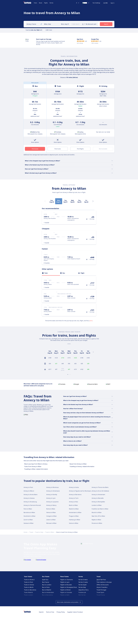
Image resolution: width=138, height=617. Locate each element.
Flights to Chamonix (66, 579)
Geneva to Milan (28, 523)
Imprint (41, 612)
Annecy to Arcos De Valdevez (100, 491)
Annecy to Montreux (52, 487)
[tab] (51, 273)
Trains (35, 3)
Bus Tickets (45, 576)
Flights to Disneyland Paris (68, 587)
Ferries (51, 3)
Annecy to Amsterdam (98, 494)
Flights (46, 3)
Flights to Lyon (64, 582)
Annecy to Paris (28, 487)
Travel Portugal (101, 590)
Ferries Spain (83, 585)
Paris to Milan (28, 509)
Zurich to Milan (28, 520)
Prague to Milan (74, 516)
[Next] (93, 201)
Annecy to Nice (73, 502)
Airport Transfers (102, 587)
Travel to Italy (39, 532)
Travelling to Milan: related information (36, 469)
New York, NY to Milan (98, 516)
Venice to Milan (73, 523)
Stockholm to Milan (29, 516)
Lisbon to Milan (51, 520)
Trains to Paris (28, 582)
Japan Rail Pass (101, 579)
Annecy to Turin (73, 498)
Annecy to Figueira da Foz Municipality (80, 491)
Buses (40, 3)
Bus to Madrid (46, 590)
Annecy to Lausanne (52, 502)
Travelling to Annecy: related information (82, 466)
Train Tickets (28, 576)
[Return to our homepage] (29, 3)
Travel (31, 532)
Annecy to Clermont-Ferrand (32, 505)
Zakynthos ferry (83, 590)
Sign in (112, 3)
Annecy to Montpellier (98, 502)
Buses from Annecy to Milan (78, 464)
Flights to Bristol (65, 590)
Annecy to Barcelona (75, 494)
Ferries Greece (83, 579)
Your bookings (96, 3)
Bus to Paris (46, 587)
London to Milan (97, 505)
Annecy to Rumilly (51, 494)
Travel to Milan (49, 532)
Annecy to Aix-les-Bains (30, 494)
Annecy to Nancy (51, 505)
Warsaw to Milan (51, 523)
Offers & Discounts (103, 585)
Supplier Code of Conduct (75, 612)
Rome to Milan (50, 509)
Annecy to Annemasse (53, 491)
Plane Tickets (64, 576)
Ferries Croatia (83, 582)
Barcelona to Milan (29, 512)
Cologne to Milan (51, 516)
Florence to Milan (97, 523)
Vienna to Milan (51, 512)
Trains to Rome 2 (29, 579)
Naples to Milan (96, 520)
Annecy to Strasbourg (30, 502)
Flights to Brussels (66, 585)
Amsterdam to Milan (75, 512)
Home (25, 532)
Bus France (45, 582)
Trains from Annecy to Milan (32, 466)
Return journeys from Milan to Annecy (35, 464)
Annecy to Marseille (97, 498)
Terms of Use (50, 612)
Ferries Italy (82, 587)
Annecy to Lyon (51, 498)
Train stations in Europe (104, 582)
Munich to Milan (97, 512)
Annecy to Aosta (74, 487)
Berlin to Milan (73, 505)
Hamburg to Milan (74, 520)
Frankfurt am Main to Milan (100, 509)
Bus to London (46, 585)
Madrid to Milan (74, 509)
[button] (65, 24)
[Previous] (44, 352)
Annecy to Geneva (29, 498)
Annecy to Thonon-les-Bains (100, 487)
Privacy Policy (61, 612)
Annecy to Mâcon (29, 491)
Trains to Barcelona (30, 590)
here (91, 321)
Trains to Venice (29, 585)
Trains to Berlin (29, 587)
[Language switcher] (85, 3)
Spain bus (45, 579)
